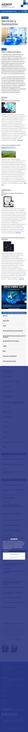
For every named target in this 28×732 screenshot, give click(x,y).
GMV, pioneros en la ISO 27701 (10, 100)
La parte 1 (21, 60)
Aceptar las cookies (14, 554)
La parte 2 (4, 77)
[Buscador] (23, 11)
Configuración (6, 551)
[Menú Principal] (25, 11)
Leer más (20, 140)
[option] (14, 297)
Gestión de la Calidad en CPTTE (10, 145)
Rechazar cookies (14, 557)
